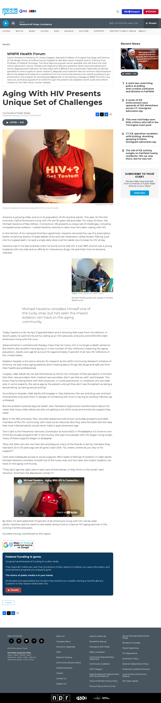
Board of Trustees (64, 657)
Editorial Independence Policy (135, 664)
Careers (59, 673)
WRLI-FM (32, 657)
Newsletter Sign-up (98, 642)
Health (6, 44)
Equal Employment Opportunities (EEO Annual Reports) (104, 675)
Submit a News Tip (97, 636)
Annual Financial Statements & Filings (135, 637)
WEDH (10, 655)
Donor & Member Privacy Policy (103, 681)
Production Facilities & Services (136, 669)
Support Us (61, 684)
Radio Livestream (97, 652)
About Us (60, 636)
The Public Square (130, 681)
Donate (152, 11)
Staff (58, 652)
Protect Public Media (123, 31)
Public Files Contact (15, 660)
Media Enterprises (64, 668)
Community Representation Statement (101, 658)
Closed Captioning (130, 648)
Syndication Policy (130, 659)
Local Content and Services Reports (134, 675)
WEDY (29, 655)
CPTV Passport (96, 669)
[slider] (17, 23)
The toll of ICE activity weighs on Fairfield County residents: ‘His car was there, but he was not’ (142, 154)
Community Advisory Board (68, 663)
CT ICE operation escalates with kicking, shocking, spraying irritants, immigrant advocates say (142, 137)
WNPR (19, 657)
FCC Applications (129, 653)
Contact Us (61, 679)
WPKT (25, 657)
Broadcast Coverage (131, 643)
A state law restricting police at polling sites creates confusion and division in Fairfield (140, 87)
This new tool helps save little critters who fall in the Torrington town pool (142, 122)
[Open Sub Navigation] (12, 31)
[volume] (13, 23)
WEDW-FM (12, 657)
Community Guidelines (99, 664)
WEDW (22, 655)
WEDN (16, 655)
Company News (63, 642)
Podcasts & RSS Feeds (99, 647)
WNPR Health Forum (26, 54)
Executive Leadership (65, 647)
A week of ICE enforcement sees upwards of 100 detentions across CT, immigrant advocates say (142, 106)
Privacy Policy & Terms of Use (102, 686)
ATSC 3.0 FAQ (28, 660)
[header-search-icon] (117, 12)
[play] (6, 23)
